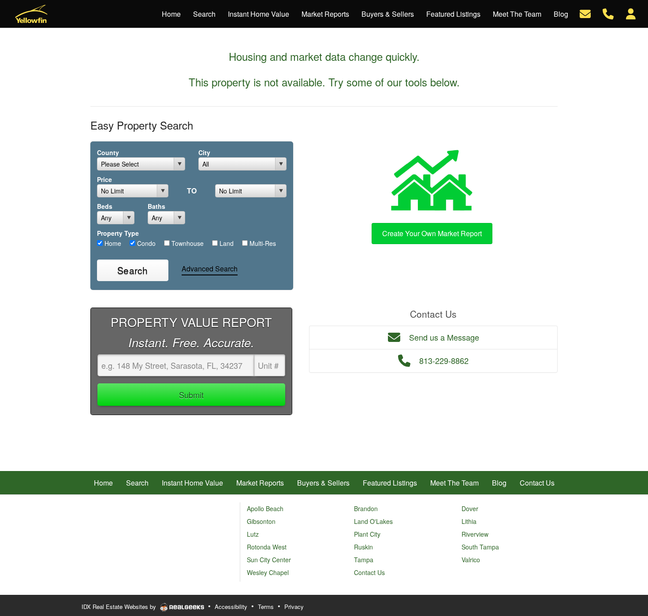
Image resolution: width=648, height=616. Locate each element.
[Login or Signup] (631, 13)
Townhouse (187, 243)
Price (104, 179)
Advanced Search (210, 268)
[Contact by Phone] (608, 13)
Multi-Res (262, 243)
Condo (145, 243)
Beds (104, 206)
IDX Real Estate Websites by (120, 606)
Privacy (294, 606)
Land (226, 243)
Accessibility (231, 606)
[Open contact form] (585, 13)
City (204, 152)
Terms (266, 606)
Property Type (118, 233)
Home (112, 243)
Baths (156, 206)
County (108, 152)
